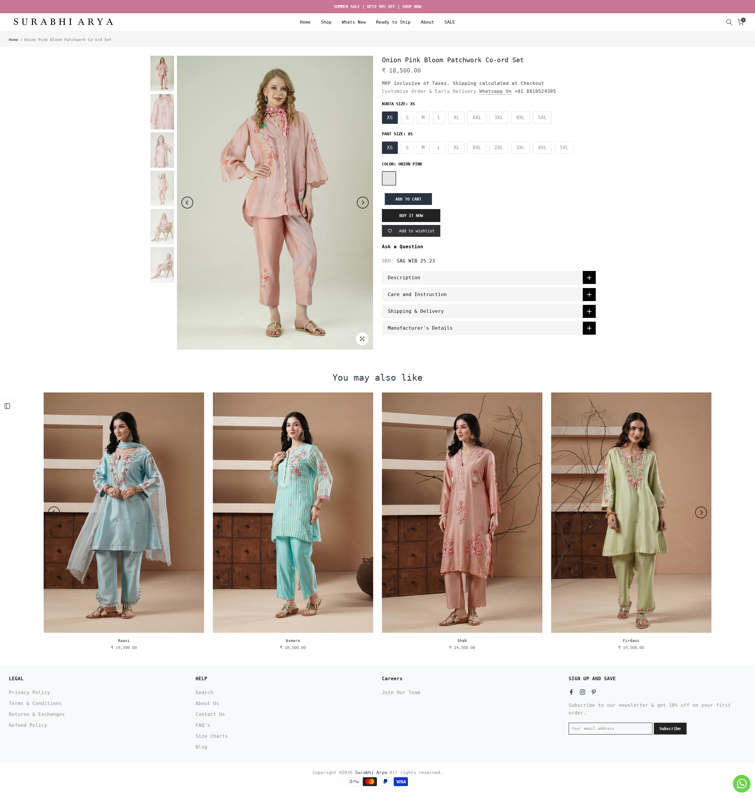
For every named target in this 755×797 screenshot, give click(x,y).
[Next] (363, 202)
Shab (462, 640)
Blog (201, 747)
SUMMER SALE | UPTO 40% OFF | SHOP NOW (377, 6)
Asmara (293, 640)
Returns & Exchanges (37, 714)
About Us (207, 703)
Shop (326, 22)
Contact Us (210, 714)
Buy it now (411, 215)
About (427, 22)
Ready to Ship (393, 22)
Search (204, 692)
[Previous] (187, 202)
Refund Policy (28, 725)
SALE (449, 22)
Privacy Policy (29, 692)
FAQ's (203, 725)
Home (305, 22)
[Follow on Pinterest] (593, 692)
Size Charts (212, 736)
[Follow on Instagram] (582, 692)
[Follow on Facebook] (571, 692)
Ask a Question (402, 247)
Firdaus (631, 640)
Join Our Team (401, 692)
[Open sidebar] (7, 406)
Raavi (124, 640)
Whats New (354, 22)
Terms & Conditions (35, 703)
